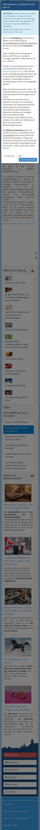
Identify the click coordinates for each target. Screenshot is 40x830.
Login (20, 156)
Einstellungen (9, 156)
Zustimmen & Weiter (28, 160)
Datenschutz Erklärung (12, 32)
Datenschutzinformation (13, 71)
